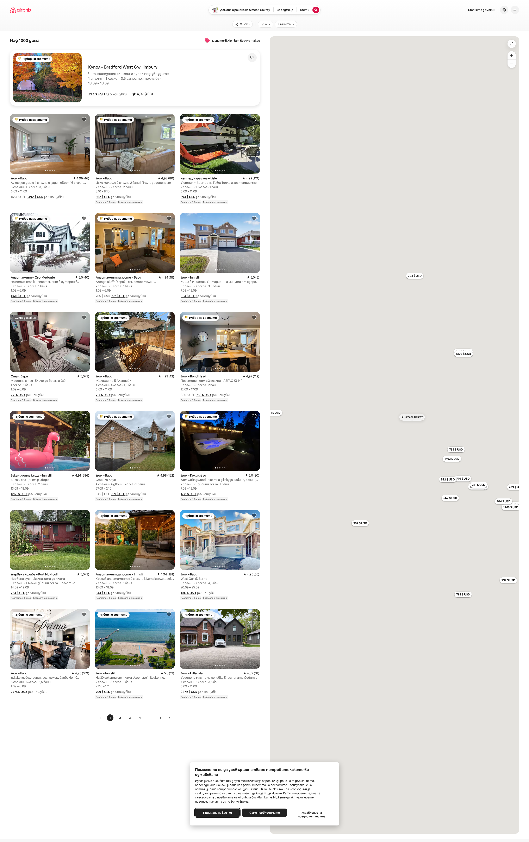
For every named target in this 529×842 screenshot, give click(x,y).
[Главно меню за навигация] (515, 10)
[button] (96, 94)
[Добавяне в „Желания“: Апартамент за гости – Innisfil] (169, 515)
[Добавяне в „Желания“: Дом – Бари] (84, 119)
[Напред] (169, 717)
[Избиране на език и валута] (504, 10)
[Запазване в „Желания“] (252, 57)
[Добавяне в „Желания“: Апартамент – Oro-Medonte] (84, 218)
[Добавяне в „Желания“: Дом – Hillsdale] (254, 614)
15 (159, 718)
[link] (100, 717)
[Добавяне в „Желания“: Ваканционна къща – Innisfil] (84, 416)
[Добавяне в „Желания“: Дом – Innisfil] (254, 218)
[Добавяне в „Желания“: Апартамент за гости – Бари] (169, 218)
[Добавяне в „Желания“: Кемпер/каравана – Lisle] (254, 119)
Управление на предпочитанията (311, 814)
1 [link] (110, 718)
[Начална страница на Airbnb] (20, 10)
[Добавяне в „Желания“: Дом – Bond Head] (254, 317)
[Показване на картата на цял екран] (512, 44)
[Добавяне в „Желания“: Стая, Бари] (84, 317)
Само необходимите (264, 813)
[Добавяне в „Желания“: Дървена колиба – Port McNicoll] (84, 515)
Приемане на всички (217, 813)
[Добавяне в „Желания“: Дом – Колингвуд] (254, 416)
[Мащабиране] (512, 55)
